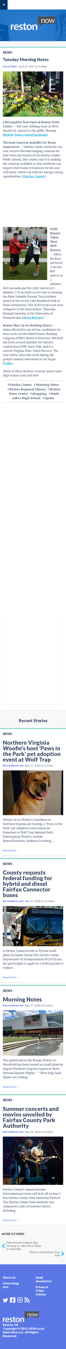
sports (49, 398)
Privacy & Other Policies (42, 1290)
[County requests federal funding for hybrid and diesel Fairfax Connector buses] (33, 926)
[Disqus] (33, 567)
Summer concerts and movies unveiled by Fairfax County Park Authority (31, 1117)
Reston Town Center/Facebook (25, 135)
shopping (39, 393)
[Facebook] (12, 1299)
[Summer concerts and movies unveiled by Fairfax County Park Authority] (33, 1161)
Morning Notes (47, 384)
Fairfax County (34, 176)
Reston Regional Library (28, 389)
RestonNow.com (13, 765)
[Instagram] (20, 1299)
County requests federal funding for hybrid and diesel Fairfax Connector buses (27, 883)
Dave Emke (10, 66)
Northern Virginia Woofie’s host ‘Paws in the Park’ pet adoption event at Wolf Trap (32, 751)
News (7, 52)
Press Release (32, 317)
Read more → (11, 850)
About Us (9, 1277)
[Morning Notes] (33, 1032)
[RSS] (27, 1299)
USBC (8, 363)
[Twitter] (5, 1300)
